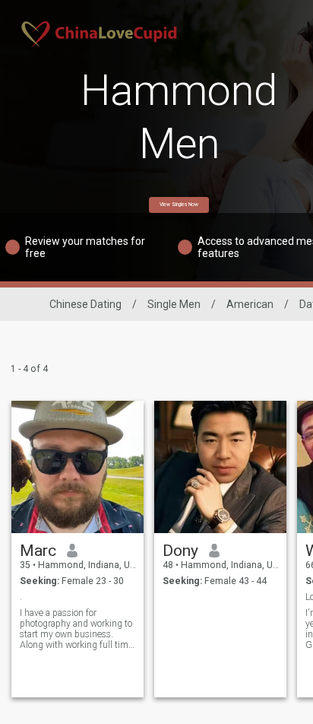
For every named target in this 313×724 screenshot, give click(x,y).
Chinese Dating (85, 304)
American (249, 304)
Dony (180, 550)
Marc (38, 550)
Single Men (174, 304)
